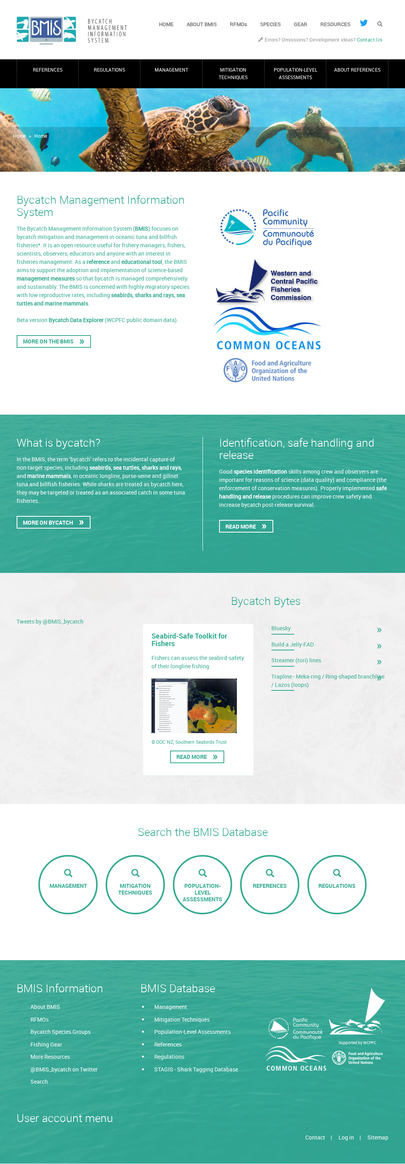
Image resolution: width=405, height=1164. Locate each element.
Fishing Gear (46, 1044)
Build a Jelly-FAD (292, 644)
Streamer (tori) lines (296, 660)
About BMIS (202, 24)
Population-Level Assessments (295, 73)
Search (39, 1081)
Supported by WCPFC (357, 1042)
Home (166, 24)
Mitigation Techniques (233, 73)
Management (171, 69)
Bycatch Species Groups (60, 1031)
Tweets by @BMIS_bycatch (50, 621)
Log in (346, 1137)
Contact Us (369, 39)
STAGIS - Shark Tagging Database (196, 1069)
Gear (300, 24)
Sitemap (377, 1137)
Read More (240, 526)
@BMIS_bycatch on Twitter (64, 1069)
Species (270, 24)
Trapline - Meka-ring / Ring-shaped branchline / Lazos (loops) (327, 680)
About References (357, 69)
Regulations (109, 69)
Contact (315, 1137)
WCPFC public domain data (141, 320)
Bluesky (281, 628)
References (47, 69)
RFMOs (238, 24)
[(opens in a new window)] (364, 23)
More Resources (50, 1056)
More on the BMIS (48, 341)
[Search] (379, 24)
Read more (193, 758)
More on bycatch (48, 522)
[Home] (75, 31)
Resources (335, 24)
